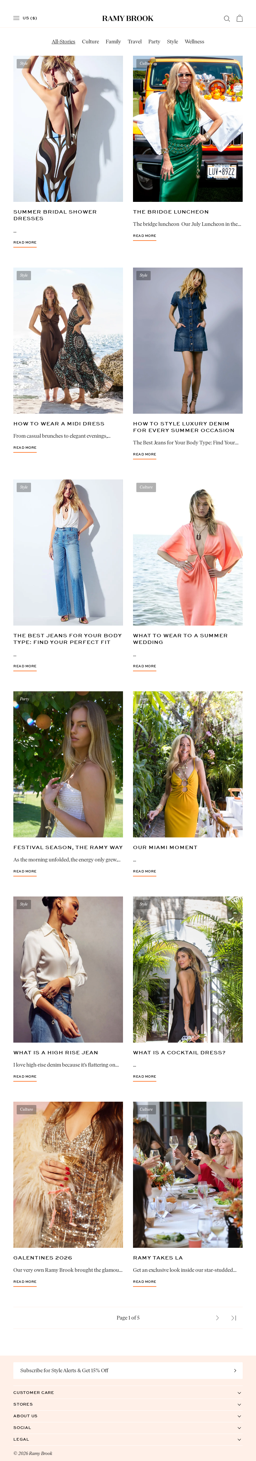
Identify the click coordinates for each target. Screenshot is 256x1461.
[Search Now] (227, 19)
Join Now (235, 1370)
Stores (30, 1404)
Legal (28, 1439)
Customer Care (40, 1392)
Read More (25, 243)
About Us (32, 1415)
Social (29, 1427)
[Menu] (16, 18)
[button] (217, 1318)
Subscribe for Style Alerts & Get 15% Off (64, 1370)
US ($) (30, 17)
